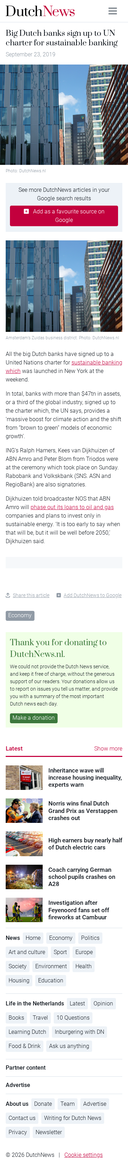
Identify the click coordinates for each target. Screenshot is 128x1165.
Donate (43, 1103)
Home (33, 938)
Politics (90, 938)
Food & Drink (25, 1046)
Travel (40, 1017)
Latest (14, 748)
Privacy (18, 1132)
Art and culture (27, 952)
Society (18, 966)
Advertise (94, 1103)
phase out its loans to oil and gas (72, 507)
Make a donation (33, 717)
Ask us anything (69, 1046)
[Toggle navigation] (112, 11)
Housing (19, 980)
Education (50, 980)
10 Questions (73, 1017)
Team (67, 1103)
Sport (60, 952)
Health (83, 966)
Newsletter (49, 1132)
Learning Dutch (27, 1032)
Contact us (22, 1118)
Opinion (103, 1003)
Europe (84, 952)
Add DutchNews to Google (93, 595)
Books (16, 1017)
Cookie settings (83, 1155)
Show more (108, 748)
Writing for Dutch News (72, 1118)
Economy (20, 615)
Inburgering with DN (79, 1032)
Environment (51, 966)
